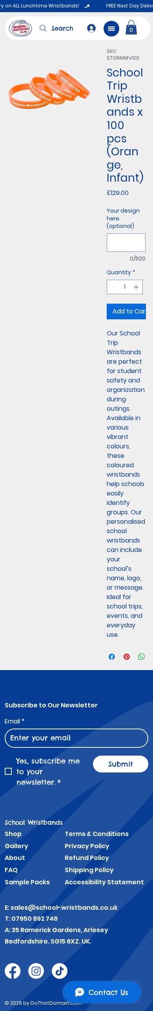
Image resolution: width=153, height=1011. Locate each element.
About (15, 857)
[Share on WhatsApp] (141, 656)
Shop (13, 833)
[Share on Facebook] (112, 656)
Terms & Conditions (97, 833)
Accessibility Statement (104, 882)
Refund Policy (87, 857)
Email (15, 721)
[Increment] (137, 287)
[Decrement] (113, 287)
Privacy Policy (87, 846)
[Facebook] (12, 971)
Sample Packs (27, 882)
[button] (131, 27)
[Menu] (111, 28)
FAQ (11, 869)
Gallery (16, 846)
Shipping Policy (89, 869)
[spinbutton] (125, 287)
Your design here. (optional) (123, 218)
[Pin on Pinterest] (126, 656)
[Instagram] (36, 971)
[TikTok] (59, 971)
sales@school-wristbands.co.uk (64, 907)
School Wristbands (34, 822)
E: (8, 907)
